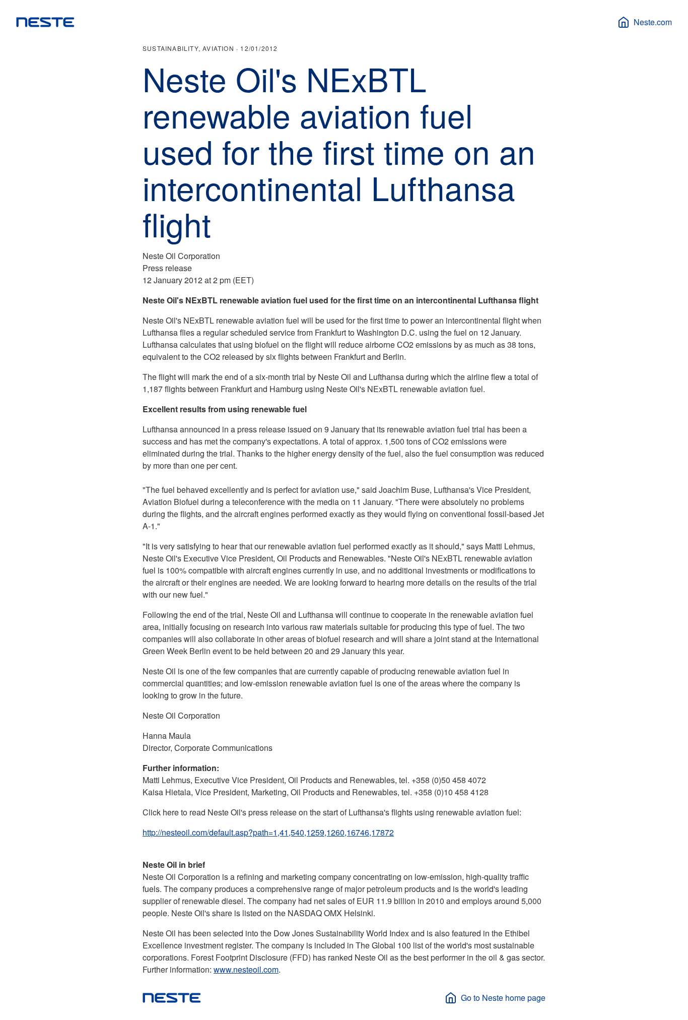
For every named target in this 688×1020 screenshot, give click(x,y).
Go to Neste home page (503, 997)
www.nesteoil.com (246, 969)
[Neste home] (45, 22)
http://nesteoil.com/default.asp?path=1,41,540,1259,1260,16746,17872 (268, 832)
